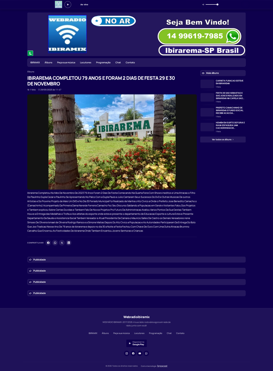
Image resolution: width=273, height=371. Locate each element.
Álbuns (48, 62)
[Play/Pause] (67, 4)
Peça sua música (66, 62)
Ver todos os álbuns (222, 139)
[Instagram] (126, 353)
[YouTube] (139, 353)
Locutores (85, 62)
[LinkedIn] (69, 243)
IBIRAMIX (35, 62)
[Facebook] (48, 243)
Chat (118, 62)
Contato (130, 62)
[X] (62, 243)
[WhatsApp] (55, 243)
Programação (103, 62)
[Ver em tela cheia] (192, 99)
